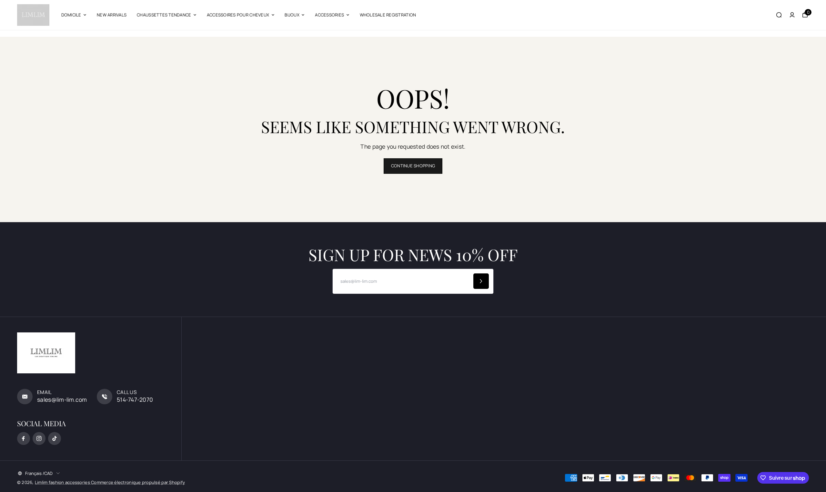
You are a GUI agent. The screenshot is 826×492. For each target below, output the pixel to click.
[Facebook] (23, 438)
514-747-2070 (135, 399)
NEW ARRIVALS (111, 15)
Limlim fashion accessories (63, 482)
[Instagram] (39, 438)
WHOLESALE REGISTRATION (388, 15)
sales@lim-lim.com (62, 399)
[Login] (792, 15)
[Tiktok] (54, 438)
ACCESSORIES (329, 15)
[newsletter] (481, 281)
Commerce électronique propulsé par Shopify (138, 482)
